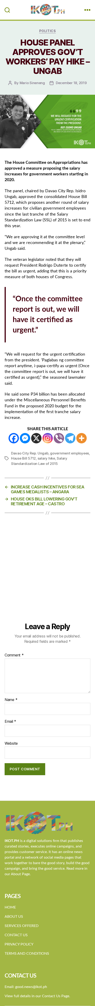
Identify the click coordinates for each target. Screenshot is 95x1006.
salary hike (46, 458)
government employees (69, 453)
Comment (14, 655)
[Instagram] (47, 438)
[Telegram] (70, 438)
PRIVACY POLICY (19, 944)
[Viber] (59, 438)
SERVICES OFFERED (22, 926)
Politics (47, 31)
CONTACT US (16, 935)
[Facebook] (14, 438)
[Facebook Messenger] (25, 438)
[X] (36, 438)
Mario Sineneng (32, 83)
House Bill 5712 (23, 458)
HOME (10, 907)
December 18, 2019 (71, 83)
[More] (81, 438)
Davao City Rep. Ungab (29, 453)
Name (11, 700)
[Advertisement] (47, 572)
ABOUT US (14, 916)
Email (10, 721)
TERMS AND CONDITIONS (27, 953)
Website (11, 743)
